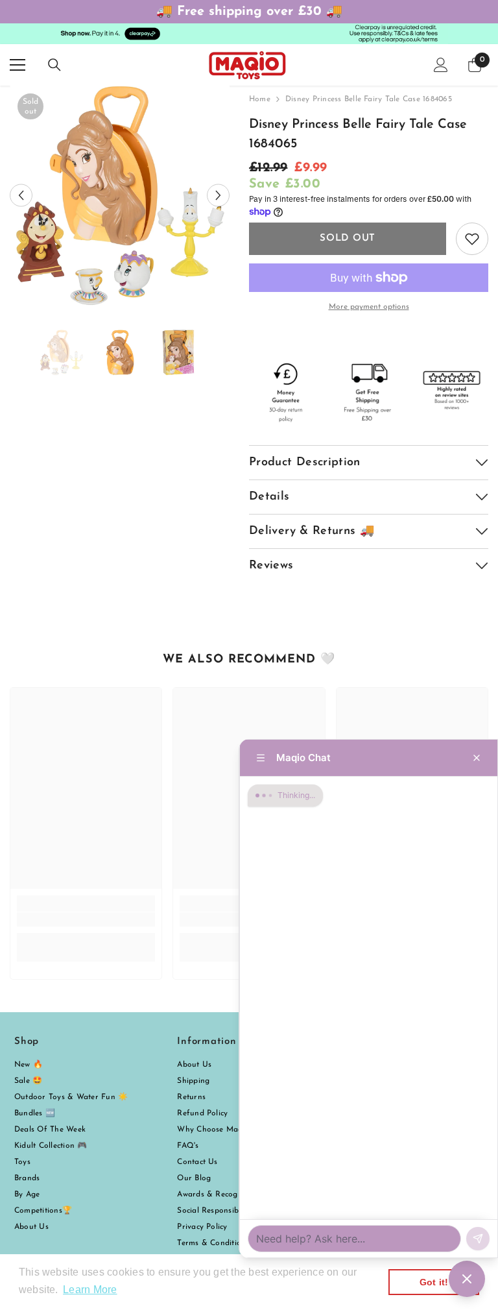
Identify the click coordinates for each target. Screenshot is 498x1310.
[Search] (54, 65)
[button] (21, 195)
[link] (86, 919)
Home (259, 99)
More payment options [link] (369, 307)
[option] (120, 196)
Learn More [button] (90, 1289)
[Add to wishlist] (472, 239)
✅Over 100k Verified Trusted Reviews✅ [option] (251, 11)
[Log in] (441, 65)
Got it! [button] (434, 1282)
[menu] (17, 65)
